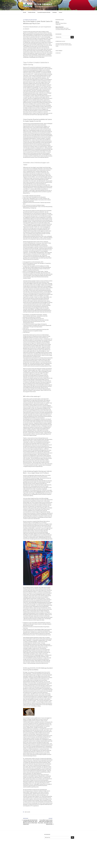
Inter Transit (43, 4)
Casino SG (39, 491)
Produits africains (31, 12)
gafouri (35, 19)
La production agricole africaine (43, 12)
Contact (60, 12)
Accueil (24, 12)
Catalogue (54, 12)
